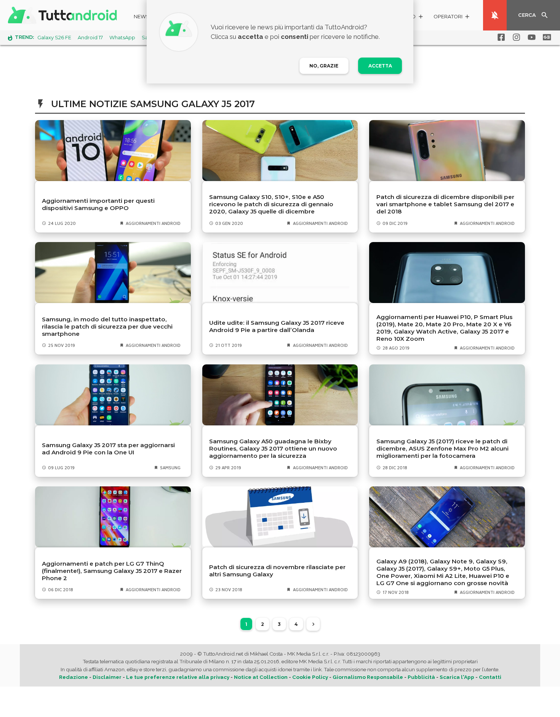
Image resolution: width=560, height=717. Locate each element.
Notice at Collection (261, 677)
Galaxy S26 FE (54, 37)
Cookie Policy (310, 677)
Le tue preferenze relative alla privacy (177, 677)
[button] (452, 17)
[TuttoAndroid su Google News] (545, 37)
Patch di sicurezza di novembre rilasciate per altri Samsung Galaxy (277, 570)
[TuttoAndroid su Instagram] (515, 37)
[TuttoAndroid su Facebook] (499, 37)
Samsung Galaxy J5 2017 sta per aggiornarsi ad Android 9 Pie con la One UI (108, 448)
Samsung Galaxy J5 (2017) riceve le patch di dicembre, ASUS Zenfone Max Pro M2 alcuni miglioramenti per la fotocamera (442, 448)
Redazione (73, 677)
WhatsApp (122, 37)
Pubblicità (421, 677)
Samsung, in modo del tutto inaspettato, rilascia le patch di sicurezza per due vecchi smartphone (107, 326)
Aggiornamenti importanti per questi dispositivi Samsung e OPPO (98, 204)
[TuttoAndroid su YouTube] (530, 37)
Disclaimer (107, 677)
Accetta (380, 66)
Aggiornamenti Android (153, 223)
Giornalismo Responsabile (368, 677)
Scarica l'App (457, 677)
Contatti (490, 677)
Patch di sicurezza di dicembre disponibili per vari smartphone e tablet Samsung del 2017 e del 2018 (445, 204)
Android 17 (90, 37)
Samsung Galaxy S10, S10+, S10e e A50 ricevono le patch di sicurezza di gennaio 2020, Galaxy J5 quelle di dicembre (271, 204)
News (141, 16)
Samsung (170, 467)
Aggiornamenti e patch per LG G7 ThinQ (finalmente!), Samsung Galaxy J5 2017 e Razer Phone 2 (112, 571)
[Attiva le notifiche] (495, 15)
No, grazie (323, 66)
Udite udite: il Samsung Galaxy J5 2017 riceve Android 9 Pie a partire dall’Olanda (276, 326)
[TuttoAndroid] (64, 15)
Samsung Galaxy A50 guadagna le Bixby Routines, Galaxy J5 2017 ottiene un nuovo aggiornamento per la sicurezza (273, 448)
